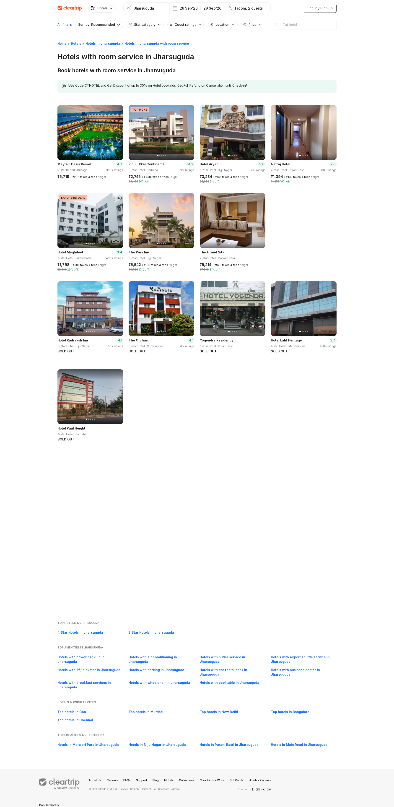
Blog (156, 780)
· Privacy (123, 789)
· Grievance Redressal (168, 789)
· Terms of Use (148, 789)
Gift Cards (236, 780)
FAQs (127, 780)
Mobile (169, 780)
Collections (186, 780)
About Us (95, 780)
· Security (134, 789)
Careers (112, 780)
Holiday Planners (260, 780)
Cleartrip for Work (212, 780)
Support (141, 780)
